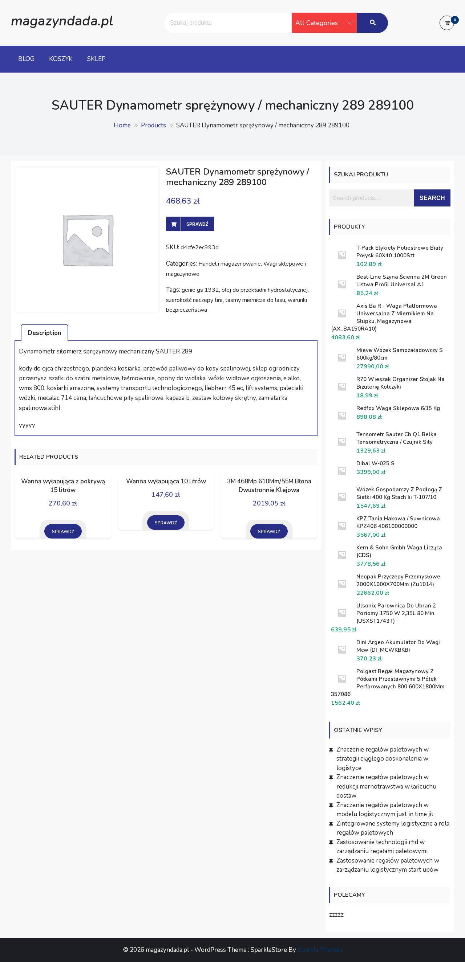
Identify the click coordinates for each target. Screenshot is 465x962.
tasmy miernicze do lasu (255, 300)
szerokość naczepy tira (194, 300)
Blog (26, 59)
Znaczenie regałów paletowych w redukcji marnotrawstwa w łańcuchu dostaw (386, 786)
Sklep (96, 59)
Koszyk (61, 59)
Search (432, 198)
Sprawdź (197, 224)
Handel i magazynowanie (229, 264)
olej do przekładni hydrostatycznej (265, 290)
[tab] (44, 332)
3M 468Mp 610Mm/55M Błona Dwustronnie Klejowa (269, 485)
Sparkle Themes (320, 950)
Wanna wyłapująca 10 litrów (166, 481)
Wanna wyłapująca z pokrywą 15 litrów (63, 485)
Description (44, 333)
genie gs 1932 (200, 290)
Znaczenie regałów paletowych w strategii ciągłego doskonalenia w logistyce (382, 758)
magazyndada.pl (62, 21)
